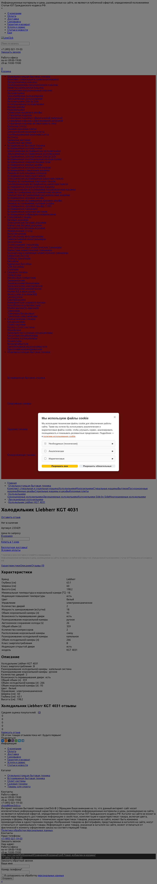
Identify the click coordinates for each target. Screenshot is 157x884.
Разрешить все (60, 466)
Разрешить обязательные (97, 466)
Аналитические (56, 451)
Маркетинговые (56, 458)
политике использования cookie (59, 436)
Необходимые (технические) (63, 443)
